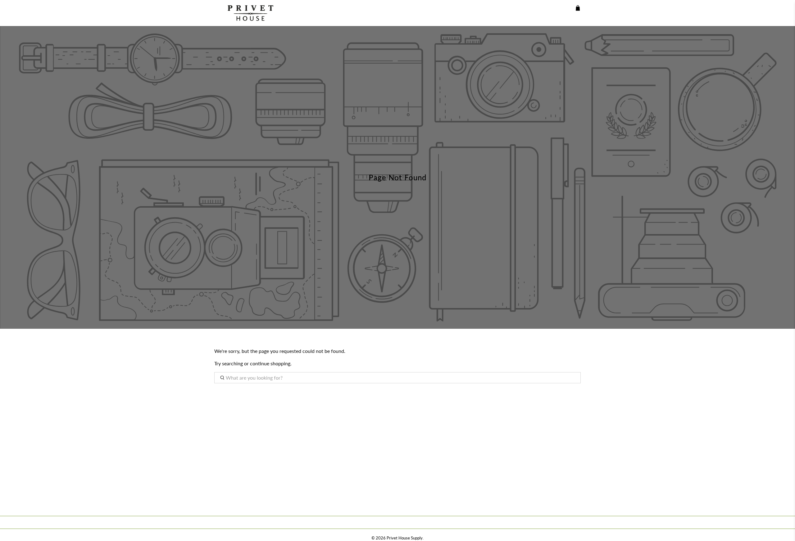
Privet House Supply (405, 537)
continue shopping (270, 363)
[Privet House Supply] (246, 13)
